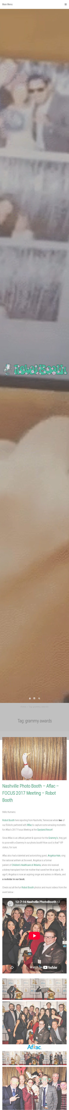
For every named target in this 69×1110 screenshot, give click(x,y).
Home (23, 744)
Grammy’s (53, 875)
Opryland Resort (44, 866)
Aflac (29, 862)
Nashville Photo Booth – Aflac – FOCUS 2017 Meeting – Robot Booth (30, 830)
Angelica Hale (54, 892)
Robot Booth (8, 857)
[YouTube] (30, 735)
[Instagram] (34, 735)
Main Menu (7, 4)
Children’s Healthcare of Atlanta (26, 902)
